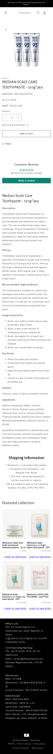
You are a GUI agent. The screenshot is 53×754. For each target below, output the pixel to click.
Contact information (21, 748)
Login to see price (15, 556)
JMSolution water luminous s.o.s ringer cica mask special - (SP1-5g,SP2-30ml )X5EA (13, 597)
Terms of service (24, 744)
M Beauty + (25, 740)
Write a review (26, 180)
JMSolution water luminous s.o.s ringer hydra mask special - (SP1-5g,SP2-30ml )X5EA (38, 545)
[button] (6, 13)
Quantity (6, 111)
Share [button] (8, 144)
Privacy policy (39, 744)
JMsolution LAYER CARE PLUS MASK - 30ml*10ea (38, 595)
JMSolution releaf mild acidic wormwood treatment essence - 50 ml (14, 545)
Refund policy (37, 748)
